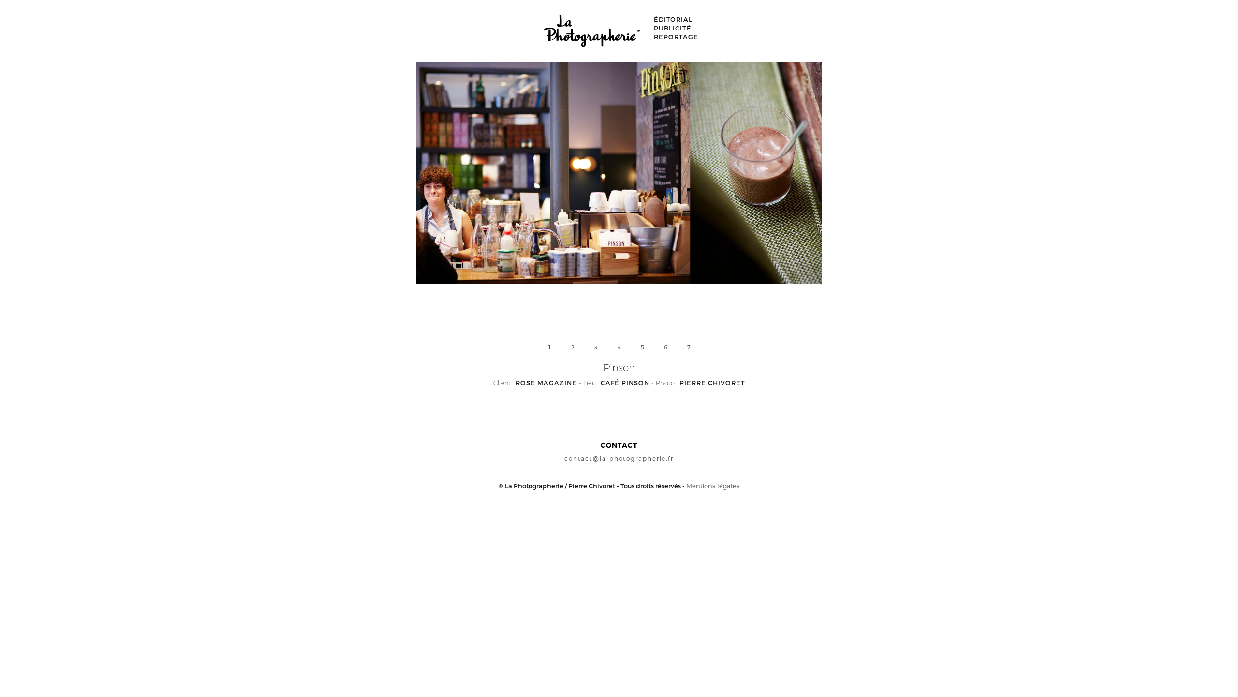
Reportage (676, 37)
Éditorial (673, 19)
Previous (513, 190)
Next (724, 190)
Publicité (673, 28)
